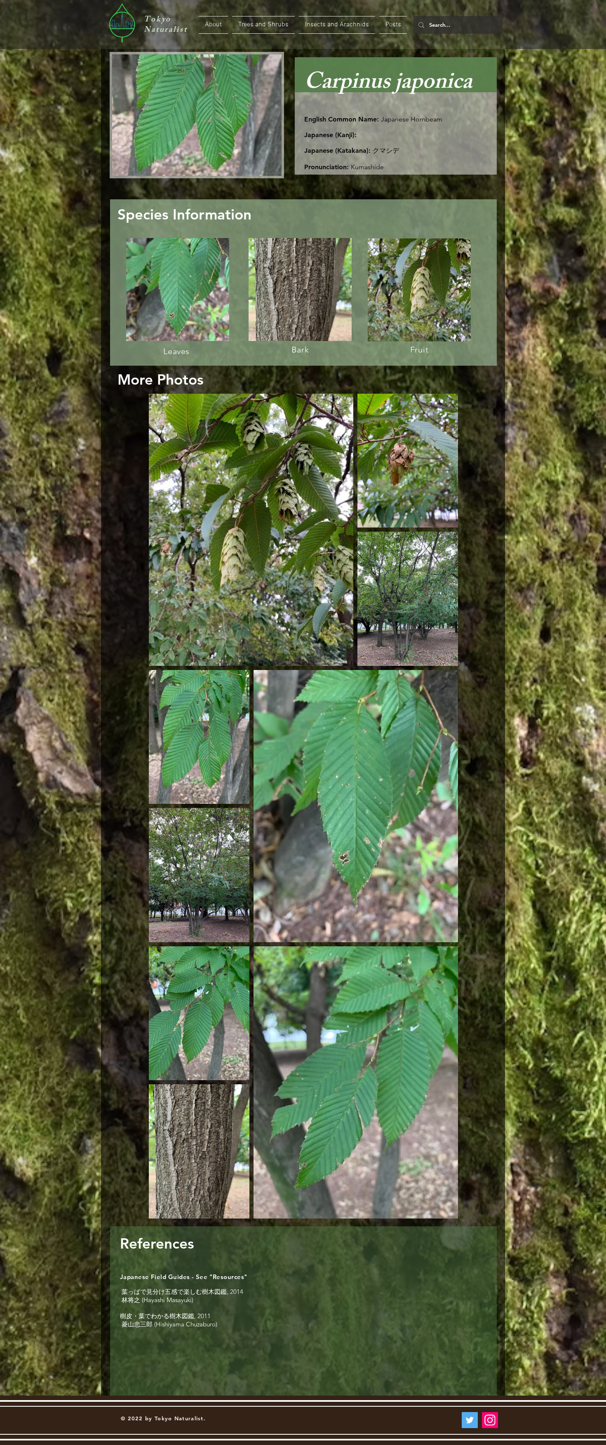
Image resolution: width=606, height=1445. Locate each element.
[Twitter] (470, 1420)
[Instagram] (490, 1420)
